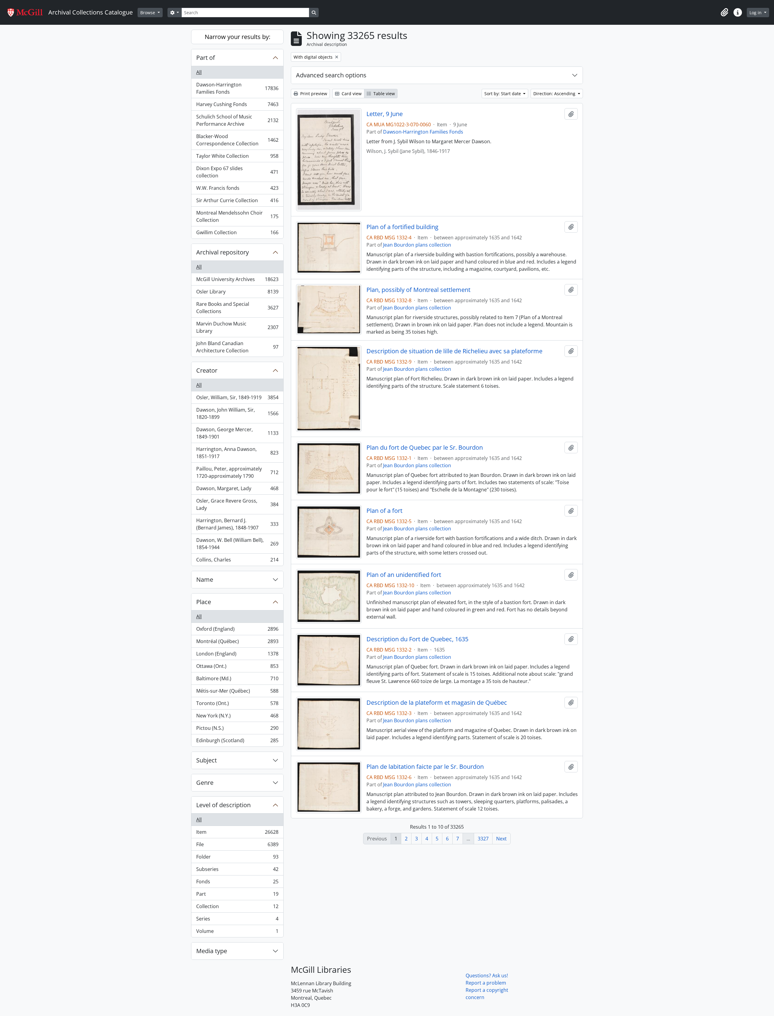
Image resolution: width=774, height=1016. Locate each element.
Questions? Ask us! (487, 975)
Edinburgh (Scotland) (237, 741)
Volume (237, 932)
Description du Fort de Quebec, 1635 (417, 639)
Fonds (237, 883)
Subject (206, 760)
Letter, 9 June (384, 114)
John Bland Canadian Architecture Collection (237, 347)
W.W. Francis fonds (237, 189)
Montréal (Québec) (237, 643)
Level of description (223, 805)
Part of (205, 57)
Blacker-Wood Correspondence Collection (237, 140)
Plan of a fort (384, 510)
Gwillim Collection (237, 233)
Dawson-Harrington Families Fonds (237, 88)
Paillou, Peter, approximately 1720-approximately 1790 (237, 472)
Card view (351, 93)
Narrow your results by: (237, 37)
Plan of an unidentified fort (403, 574)
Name (204, 579)
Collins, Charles (237, 561)
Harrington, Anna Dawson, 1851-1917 (237, 453)
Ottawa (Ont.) (237, 667)
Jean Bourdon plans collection (417, 244)
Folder (237, 858)
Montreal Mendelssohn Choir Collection (237, 216)
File (237, 846)
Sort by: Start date (503, 93)
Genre (204, 782)
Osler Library (237, 293)
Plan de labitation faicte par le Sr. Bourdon (425, 766)
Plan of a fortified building (402, 227)
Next (501, 838)
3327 (483, 838)
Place (203, 602)
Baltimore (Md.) (237, 680)
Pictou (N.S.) (237, 729)
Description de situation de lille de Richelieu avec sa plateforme (454, 351)
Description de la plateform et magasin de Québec (436, 702)
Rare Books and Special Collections (237, 308)
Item (237, 833)
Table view (383, 93)
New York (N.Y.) (237, 717)
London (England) (237, 655)
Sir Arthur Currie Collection (237, 202)
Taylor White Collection (237, 157)
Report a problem (486, 982)
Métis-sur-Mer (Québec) (237, 692)
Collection (237, 908)
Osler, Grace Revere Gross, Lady (237, 504)
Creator (206, 370)
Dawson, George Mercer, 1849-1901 (237, 433)
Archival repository (222, 252)
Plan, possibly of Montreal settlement (418, 289)
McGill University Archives (237, 281)
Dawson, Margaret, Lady (237, 490)
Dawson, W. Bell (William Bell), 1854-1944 (237, 544)
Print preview (313, 93)
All (199, 72)
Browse (148, 12)
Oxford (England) (237, 630)
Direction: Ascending (555, 93)
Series (237, 920)
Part (237, 895)
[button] (724, 12)
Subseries (237, 870)
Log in (756, 12)
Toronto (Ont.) (237, 705)
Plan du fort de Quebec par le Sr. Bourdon (424, 447)
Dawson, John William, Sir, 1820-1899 (237, 413)
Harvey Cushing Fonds (237, 106)
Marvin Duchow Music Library (237, 327)
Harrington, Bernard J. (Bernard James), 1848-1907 (237, 524)
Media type (211, 951)
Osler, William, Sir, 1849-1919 (237, 399)
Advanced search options (331, 75)
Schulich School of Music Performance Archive (237, 120)
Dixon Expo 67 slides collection (237, 172)
